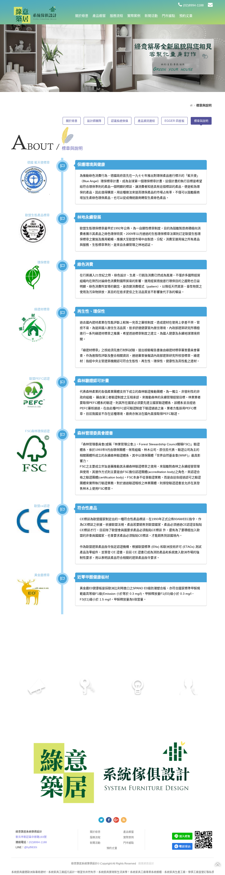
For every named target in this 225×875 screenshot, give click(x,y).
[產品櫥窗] (173, 56)
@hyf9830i (30, 847)
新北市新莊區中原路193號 (31, 837)
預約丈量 (185, 16)
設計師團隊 (94, 120)
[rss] (124, 820)
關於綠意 (81, 16)
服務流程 (116, 16)
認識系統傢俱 (119, 120)
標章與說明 (201, 120)
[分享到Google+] (116, 820)
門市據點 (168, 16)
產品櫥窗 (99, 16)
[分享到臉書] (109, 820)
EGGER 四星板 (174, 120)
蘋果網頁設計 (146, 863)
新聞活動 (151, 16)
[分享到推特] (101, 820)
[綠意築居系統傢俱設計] (35, 14)
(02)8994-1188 (193, 5)
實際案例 (133, 16)
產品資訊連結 (146, 120)
